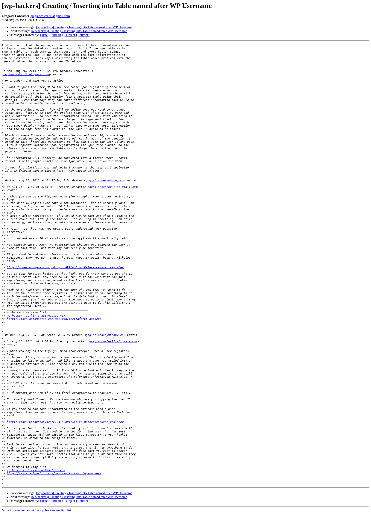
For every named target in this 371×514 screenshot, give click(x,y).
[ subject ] (70, 35)
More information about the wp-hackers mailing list (36, 510)
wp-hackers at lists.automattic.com (36, 315)
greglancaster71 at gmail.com (50, 16)
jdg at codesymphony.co (105, 180)
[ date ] (45, 35)
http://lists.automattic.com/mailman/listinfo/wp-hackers (54, 318)
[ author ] (84, 35)
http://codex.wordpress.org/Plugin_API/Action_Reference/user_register (65, 267)
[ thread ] (56, 35)
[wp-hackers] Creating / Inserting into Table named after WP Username (84, 27)
